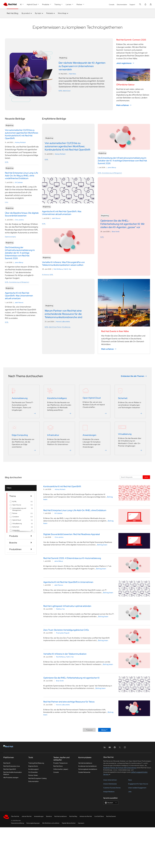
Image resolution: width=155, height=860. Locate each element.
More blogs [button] (62, 13)
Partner (59, 327)
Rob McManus (58, 269)
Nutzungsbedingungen (33, 823)
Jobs (129, 792)
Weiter (103, 730)
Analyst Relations (108, 792)
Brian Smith (115, 231)
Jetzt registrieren (123, 63)
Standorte (49, 816)
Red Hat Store (58, 766)
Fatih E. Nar (67, 269)
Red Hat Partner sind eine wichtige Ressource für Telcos (68, 701)
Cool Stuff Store (99, 816)
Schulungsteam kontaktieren (87, 769)
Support (132, 4)
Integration (16, 530)
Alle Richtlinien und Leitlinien (50, 823)
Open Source (16, 505)
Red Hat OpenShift (9, 769)
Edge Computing (20, 435)
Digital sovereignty (10, 236)
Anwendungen (89, 435)
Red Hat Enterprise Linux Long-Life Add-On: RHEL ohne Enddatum (74, 510)
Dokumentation (122, 4)
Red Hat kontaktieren (60, 816)
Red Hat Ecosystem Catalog (37, 778)
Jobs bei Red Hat (27, 816)
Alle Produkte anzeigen (10, 777)
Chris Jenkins (19, 220)
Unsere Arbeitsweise (110, 784)
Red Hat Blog (12, 13)
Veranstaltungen (39, 816)
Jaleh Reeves (19, 302)
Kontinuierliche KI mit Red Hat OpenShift (62, 486)
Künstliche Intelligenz (57, 398)
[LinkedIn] (104, 748)
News (130, 780)
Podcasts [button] (49, 13)
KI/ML (60, 90)
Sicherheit (122, 398)
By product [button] (26, 13)
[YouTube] (109, 748)
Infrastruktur (53, 435)
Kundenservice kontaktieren (87, 766)
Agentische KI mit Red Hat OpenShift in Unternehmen (68, 582)
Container (15, 517)
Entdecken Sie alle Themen (132, 376)
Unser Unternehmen (110, 780)
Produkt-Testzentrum (60, 763)
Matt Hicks (72, 74)
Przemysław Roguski (62, 633)
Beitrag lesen (102, 545)
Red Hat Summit (111, 816)
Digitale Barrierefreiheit (68, 823)
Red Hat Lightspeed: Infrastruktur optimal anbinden (67, 606)
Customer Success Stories (112, 788)
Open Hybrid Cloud (92, 397)
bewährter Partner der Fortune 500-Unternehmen (119, 768)
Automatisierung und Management (19, 282)
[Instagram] (125, 748)
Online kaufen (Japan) (60, 769)
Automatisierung (20, 398)
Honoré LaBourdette (63, 321)
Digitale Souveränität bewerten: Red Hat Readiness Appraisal (71, 534)
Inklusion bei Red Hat (86, 816)
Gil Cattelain (19, 182)
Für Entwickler (33, 772)
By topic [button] (38, 13)
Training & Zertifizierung (36, 763)
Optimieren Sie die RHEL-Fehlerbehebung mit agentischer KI (71, 677)
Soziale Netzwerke (84, 772)
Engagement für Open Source (138, 784)
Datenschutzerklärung (17, 823)
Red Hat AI (6, 763)
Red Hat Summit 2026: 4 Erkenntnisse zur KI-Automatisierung (72, 558)
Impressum (81, 823)
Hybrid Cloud (66, 90)
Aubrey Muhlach (20, 142)
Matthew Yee (60, 609)
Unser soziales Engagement (137, 788)
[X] (120, 748)
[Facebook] (114, 748)
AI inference (45, 274)
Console (111, 4)
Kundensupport (33, 769)
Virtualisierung (66, 327)
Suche (146, 477)
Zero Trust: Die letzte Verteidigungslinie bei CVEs (66, 630)
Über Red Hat (15, 816)
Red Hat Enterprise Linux (11, 766)
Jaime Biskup (19, 262)
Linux (6, 202)
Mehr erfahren (122, 105)
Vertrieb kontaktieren (85, 763)
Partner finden (33, 775)
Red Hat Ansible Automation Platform (12, 773)
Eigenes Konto (33, 766)
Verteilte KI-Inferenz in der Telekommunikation (64, 653)
